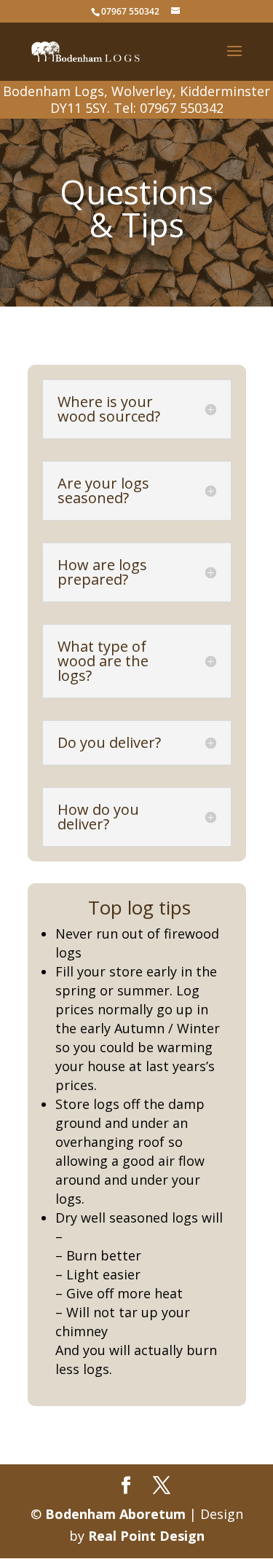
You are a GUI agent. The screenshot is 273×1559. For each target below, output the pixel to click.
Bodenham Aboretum (115, 1514)
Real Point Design (146, 1535)
